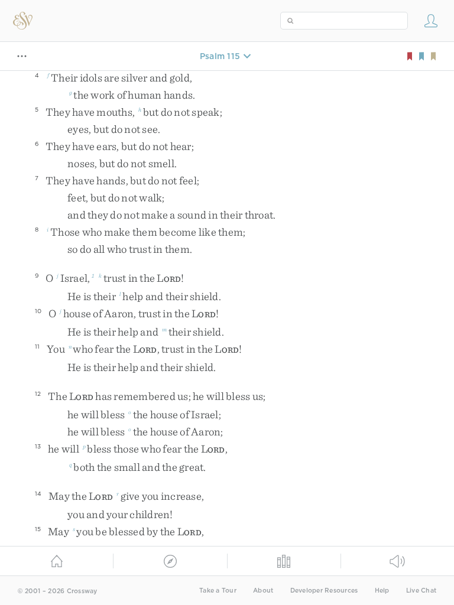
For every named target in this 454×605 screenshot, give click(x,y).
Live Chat (421, 590)
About (263, 590)
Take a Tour (217, 590)
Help (382, 590)
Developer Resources (324, 590)
